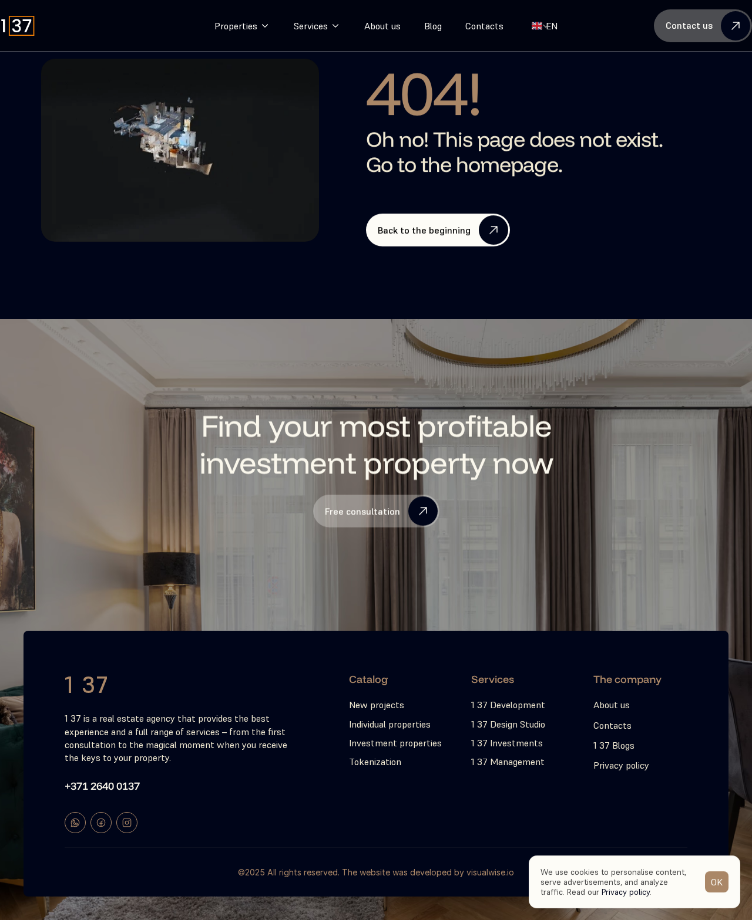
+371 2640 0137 (102, 785)
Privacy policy (626, 891)
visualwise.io (490, 872)
